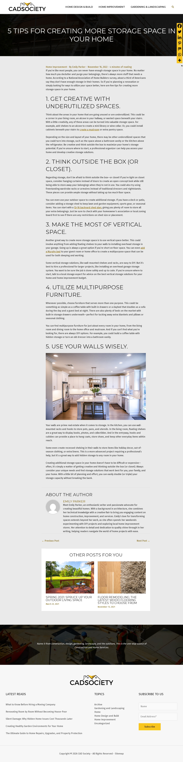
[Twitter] (179, 31)
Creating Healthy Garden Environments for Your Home (34, 726)
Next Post (143, 540)
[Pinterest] (179, 43)
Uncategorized (102, 723)
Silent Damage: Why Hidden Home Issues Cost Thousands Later (39, 718)
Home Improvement (56, 67)
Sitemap (119, 753)
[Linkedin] (179, 37)
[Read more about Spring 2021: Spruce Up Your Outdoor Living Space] (70, 577)
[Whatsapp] (179, 54)
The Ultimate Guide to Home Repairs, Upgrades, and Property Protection (44, 733)
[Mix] (179, 49)
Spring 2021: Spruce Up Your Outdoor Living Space (69, 599)
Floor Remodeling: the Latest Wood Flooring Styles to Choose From (117, 600)
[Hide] (182, 66)
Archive (98, 704)
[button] (172, 6)
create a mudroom (89, 129)
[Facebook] (179, 26)
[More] (179, 60)
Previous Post (50, 540)
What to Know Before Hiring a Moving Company (30, 704)
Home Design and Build (106, 715)
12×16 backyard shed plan (87, 207)
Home (97, 712)
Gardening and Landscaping (109, 708)
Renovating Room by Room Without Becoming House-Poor (36, 711)
